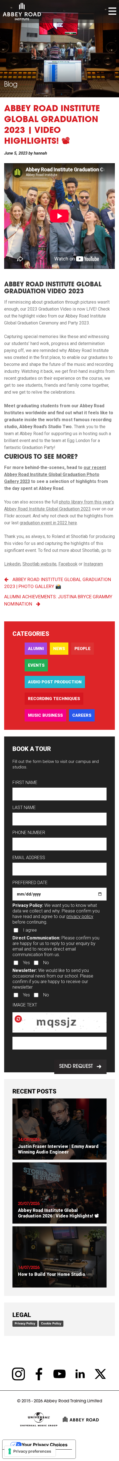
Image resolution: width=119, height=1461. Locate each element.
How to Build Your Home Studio (51, 1274)
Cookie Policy (51, 1323)
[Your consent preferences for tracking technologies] (30, 1451)
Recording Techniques (54, 698)
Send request (76, 1066)
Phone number (28, 832)
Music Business (45, 715)
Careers (81, 715)
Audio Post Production (55, 681)
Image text (24, 1005)
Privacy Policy (25, 1323)
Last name (24, 807)
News (59, 648)
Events (36, 665)
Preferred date (30, 882)
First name (24, 782)
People (82, 648)
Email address (28, 857)
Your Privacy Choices (45, 1444)
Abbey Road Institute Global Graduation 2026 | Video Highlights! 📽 (58, 1213)
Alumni (36, 648)
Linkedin (12, 564)
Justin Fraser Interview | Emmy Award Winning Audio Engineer (58, 1149)
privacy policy (79, 916)
